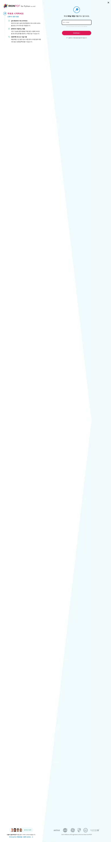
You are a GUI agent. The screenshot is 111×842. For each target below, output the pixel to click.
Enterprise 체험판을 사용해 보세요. (20, 837)
